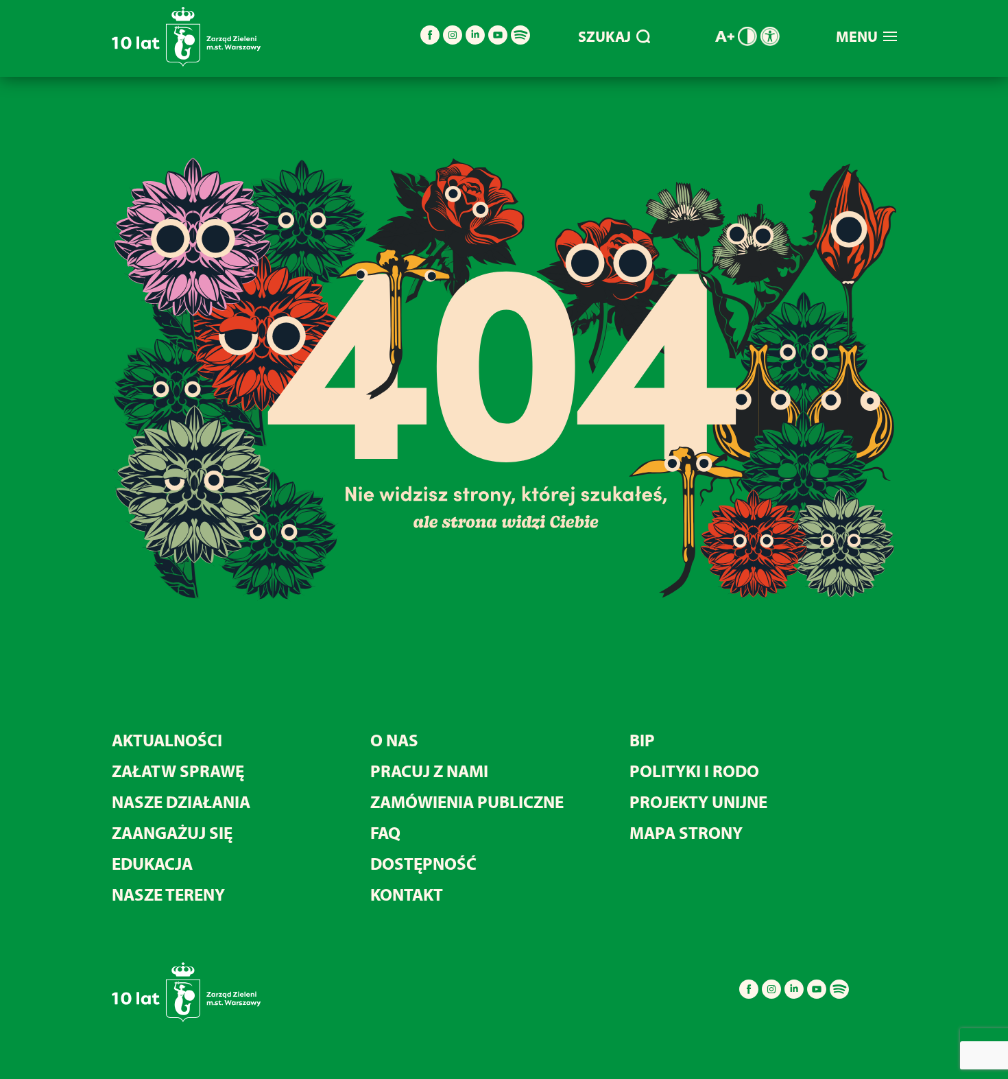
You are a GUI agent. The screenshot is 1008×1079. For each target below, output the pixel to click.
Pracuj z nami (429, 770)
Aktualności (167, 739)
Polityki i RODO (694, 770)
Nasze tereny (168, 894)
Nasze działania (181, 801)
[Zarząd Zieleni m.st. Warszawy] (186, 63)
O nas (394, 739)
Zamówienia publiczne (467, 801)
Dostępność (423, 863)
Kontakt (406, 894)
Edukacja (152, 863)
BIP (642, 739)
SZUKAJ (604, 36)
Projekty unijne (698, 801)
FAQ (385, 832)
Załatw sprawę (178, 770)
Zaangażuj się (172, 832)
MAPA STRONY (686, 832)
